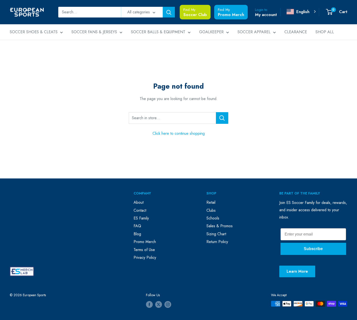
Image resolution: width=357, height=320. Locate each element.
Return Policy (217, 241)
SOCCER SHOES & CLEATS (34, 32)
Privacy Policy (145, 257)
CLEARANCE (295, 32)
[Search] (169, 12)
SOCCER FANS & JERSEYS (94, 32)
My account (266, 14)
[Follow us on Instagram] (167, 304)
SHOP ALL (324, 32)
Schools (212, 218)
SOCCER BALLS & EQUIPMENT (158, 32)
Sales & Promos (219, 226)
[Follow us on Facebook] (149, 304)
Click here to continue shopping (179, 133)
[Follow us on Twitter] (158, 304)
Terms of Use (144, 250)
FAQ (137, 226)
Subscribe (313, 249)
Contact (140, 210)
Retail (210, 202)
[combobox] (301, 11)
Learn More (297, 271)
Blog (137, 234)
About (139, 202)
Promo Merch (231, 14)
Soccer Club (195, 14)
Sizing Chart (216, 234)
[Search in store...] (222, 118)
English (302, 12)
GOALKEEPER (211, 32)
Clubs (211, 210)
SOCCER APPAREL (254, 32)
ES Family (141, 218)
